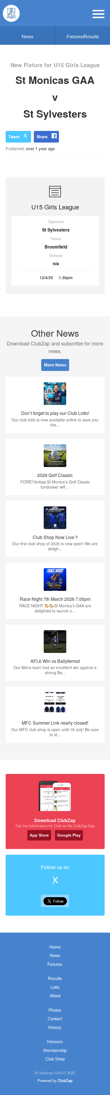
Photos (55, 1010)
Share (42, 136)
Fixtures (54, 964)
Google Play (69, 835)
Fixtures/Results (83, 36)
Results (55, 978)
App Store (39, 835)
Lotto (55, 987)
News (27, 36)
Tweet (14, 136)
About (55, 995)
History (54, 1027)
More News (55, 364)
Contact (55, 1018)
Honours (55, 1041)
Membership (55, 1050)
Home (55, 947)
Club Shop (55, 1058)
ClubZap (65, 1081)
